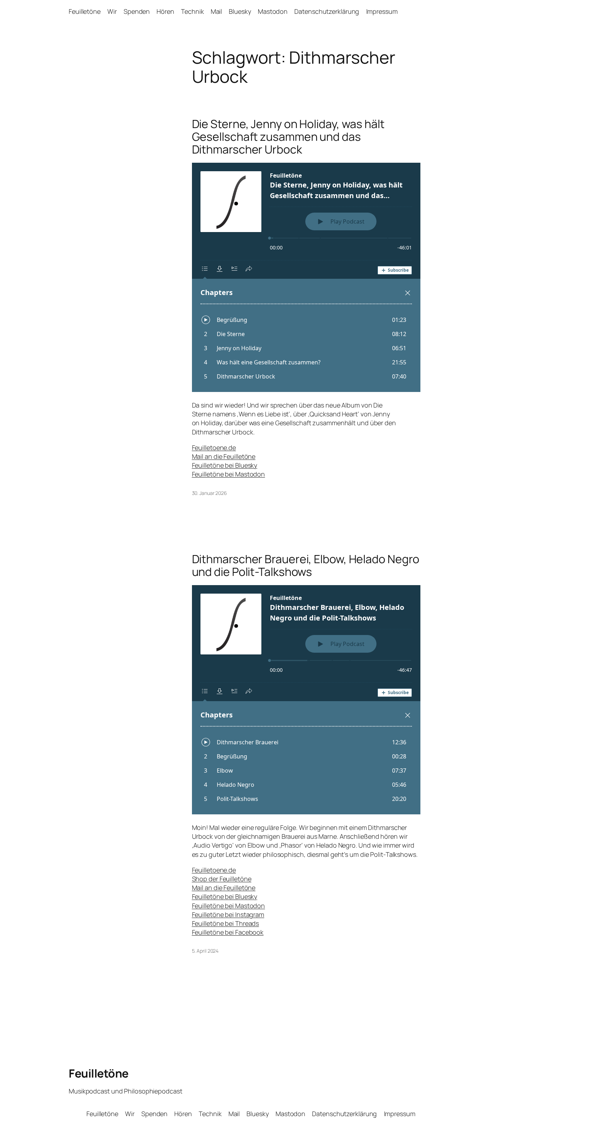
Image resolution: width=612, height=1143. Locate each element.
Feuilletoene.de (214, 447)
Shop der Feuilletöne (221, 878)
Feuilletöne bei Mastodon (228, 474)
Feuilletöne (99, 1073)
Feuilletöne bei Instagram (228, 914)
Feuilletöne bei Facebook (228, 932)
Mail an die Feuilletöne (224, 456)
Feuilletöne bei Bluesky (224, 465)
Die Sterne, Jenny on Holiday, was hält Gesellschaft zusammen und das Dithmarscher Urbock (288, 136)
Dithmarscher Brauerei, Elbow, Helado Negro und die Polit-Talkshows (306, 565)
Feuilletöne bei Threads (225, 923)
